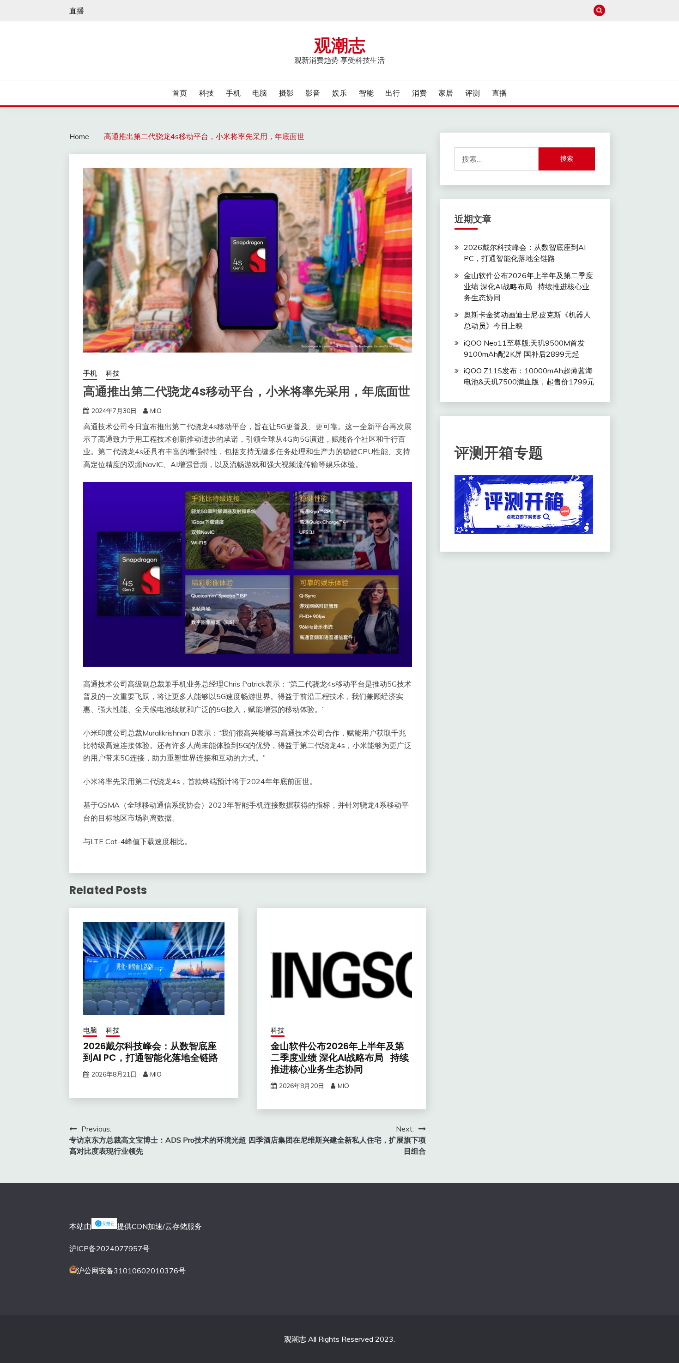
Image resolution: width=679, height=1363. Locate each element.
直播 (76, 10)
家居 (445, 92)
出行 (392, 92)
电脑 (259, 92)
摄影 (286, 92)
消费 (419, 92)
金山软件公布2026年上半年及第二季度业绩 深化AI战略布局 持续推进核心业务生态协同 (340, 1058)
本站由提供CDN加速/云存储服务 (135, 1226)
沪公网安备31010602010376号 (131, 1270)
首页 (179, 92)
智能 (366, 92)
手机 (233, 92)
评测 (472, 92)
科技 (206, 92)
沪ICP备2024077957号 (109, 1248)
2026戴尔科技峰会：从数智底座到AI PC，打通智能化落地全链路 (150, 1052)
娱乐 (339, 92)
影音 (312, 92)
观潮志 (339, 45)
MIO (156, 411)
